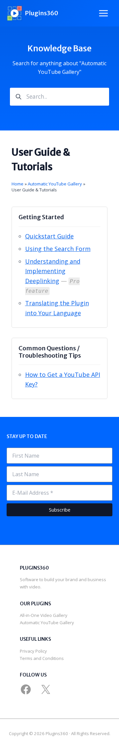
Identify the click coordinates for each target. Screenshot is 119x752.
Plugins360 (41, 13)
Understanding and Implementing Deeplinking (52, 271)
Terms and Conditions (42, 658)
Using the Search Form (58, 249)
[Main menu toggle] (103, 13)
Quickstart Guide (49, 236)
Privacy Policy (33, 651)
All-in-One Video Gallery (43, 615)
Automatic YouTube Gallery (47, 623)
